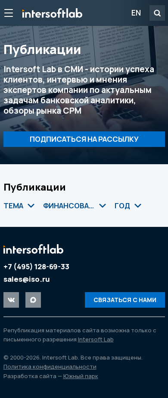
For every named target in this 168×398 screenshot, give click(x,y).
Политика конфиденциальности (49, 366)
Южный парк (80, 376)
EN (136, 12)
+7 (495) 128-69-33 (36, 266)
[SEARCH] (157, 13)
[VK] (11, 300)
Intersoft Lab (52, 13)
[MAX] (33, 300)
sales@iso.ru (26, 279)
